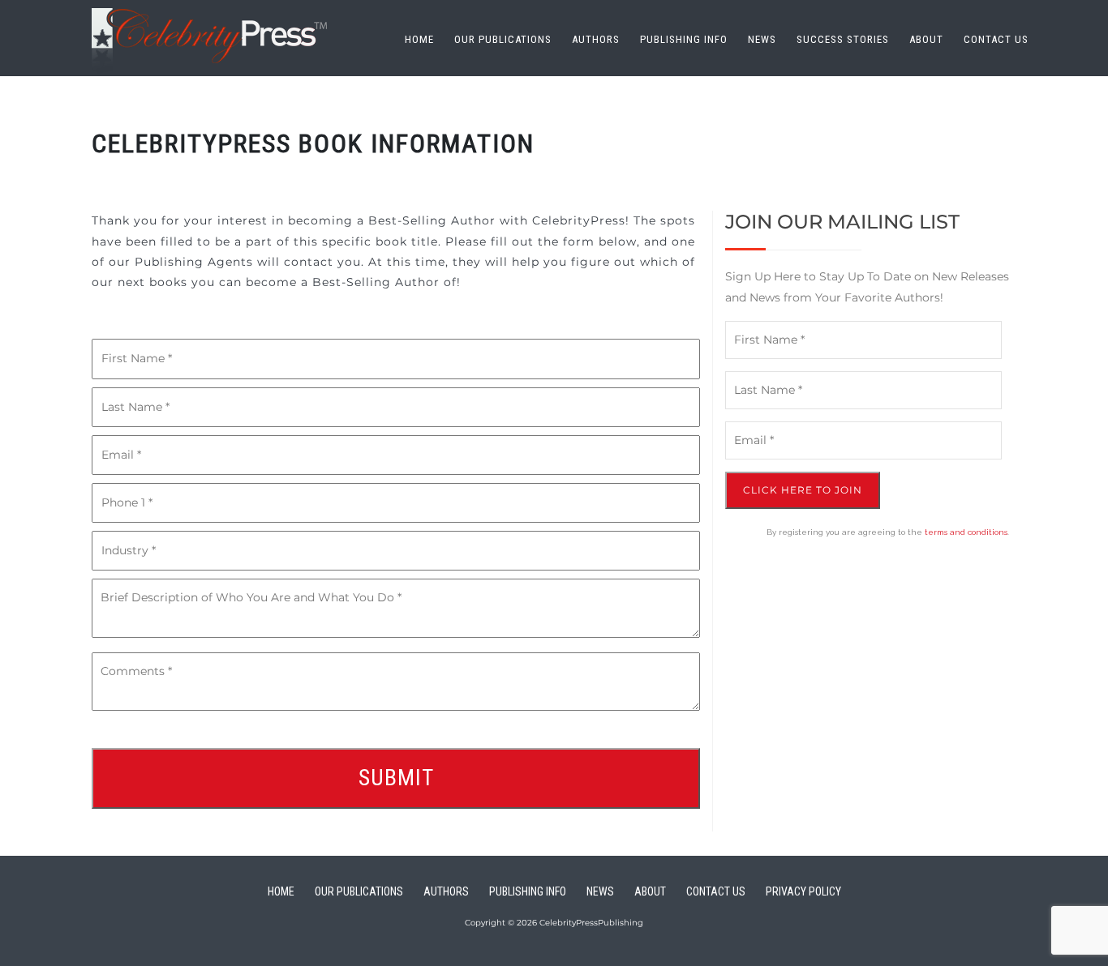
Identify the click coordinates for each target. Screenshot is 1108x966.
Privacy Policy (803, 891)
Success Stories (843, 39)
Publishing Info (684, 39)
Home (419, 39)
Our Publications (503, 39)
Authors (596, 39)
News (762, 39)
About (926, 39)
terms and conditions (966, 532)
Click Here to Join (802, 490)
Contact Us (996, 39)
